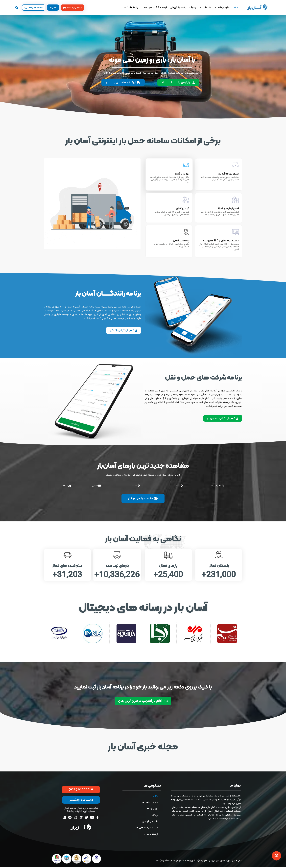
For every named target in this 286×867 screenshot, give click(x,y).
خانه (155, 796)
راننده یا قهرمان (150, 821)
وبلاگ (155, 815)
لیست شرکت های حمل (146, 828)
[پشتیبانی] (276, 855)
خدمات (154, 809)
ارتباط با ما (152, 834)
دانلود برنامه (151, 803)
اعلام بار (55, 307)
